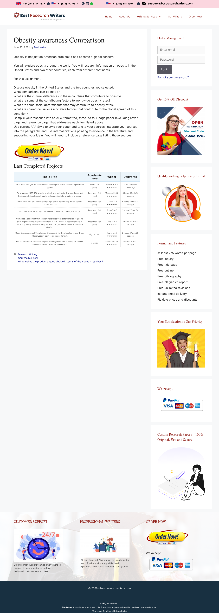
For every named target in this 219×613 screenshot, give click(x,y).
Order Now (195, 16)
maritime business (28, 257)
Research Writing (27, 254)
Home (108, 16)
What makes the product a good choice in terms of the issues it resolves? (60, 261)
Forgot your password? (173, 77)
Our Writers (175, 16)
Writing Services (147, 16)
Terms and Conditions (102, 611)
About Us (124, 16)
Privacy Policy (120, 611)
